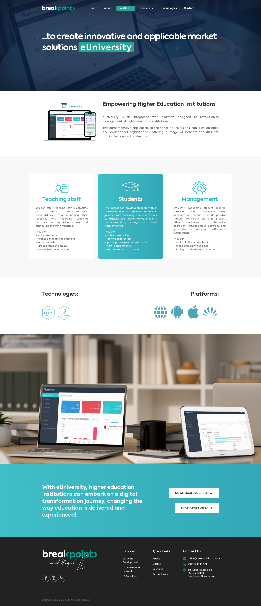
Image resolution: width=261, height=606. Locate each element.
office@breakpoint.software (204, 558)
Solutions (124, 8)
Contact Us (192, 551)
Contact (189, 8)
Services (145, 8)
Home (93, 8)
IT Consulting (130, 576)
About (108, 8)
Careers (157, 564)
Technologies (168, 8)
